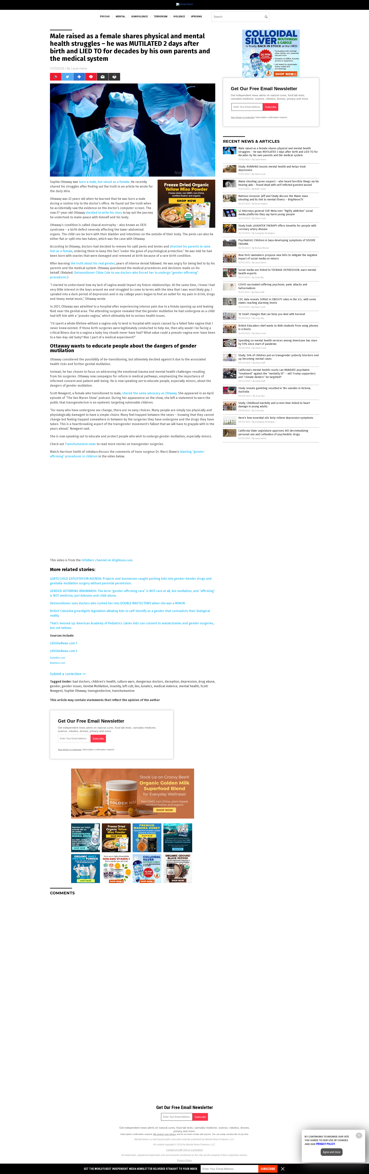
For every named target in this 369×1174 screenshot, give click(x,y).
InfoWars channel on (106, 560)
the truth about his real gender (93, 263)
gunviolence (139, 16)
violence (179, 16)
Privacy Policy (184, 1160)
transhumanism (123, 691)
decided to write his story (104, 212)
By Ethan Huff (258, 292)
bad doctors (81, 681)
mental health (189, 686)
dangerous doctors (149, 681)
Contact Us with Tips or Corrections (184, 1150)
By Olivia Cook (259, 174)
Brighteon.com (57, 663)
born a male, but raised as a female (104, 182)
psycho (105, 16)
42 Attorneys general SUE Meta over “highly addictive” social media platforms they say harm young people (275, 212)
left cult (127, 686)
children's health (103, 681)
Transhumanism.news (80, 444)
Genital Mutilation (95, 686)
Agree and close (331, 1152)
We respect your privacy (164, 1134)
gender (55, 686)
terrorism (160, 16)
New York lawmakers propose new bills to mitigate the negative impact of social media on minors (277, 256)
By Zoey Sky (257, 277)
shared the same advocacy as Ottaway (149, 393)
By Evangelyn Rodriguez (263, 233)
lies (137, 686)
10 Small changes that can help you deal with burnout (271, 314)
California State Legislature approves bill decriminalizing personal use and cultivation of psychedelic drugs (273, 432)
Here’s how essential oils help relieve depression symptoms (275, 417)
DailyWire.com (57, 657)
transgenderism (99, 691)
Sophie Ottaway (75, 691)
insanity (115, 686)
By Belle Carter (259, 189)
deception (172, 681)
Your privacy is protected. (70, 749)
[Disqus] (132, 946)
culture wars (126, 681)
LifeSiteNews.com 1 (63, 643)
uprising (196, 16)
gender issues (72, 686)
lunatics (146, 686)
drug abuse (206, 681)
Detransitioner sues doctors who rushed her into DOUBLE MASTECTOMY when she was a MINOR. (118, 603)
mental (120, 16)
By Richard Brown (260, 248)
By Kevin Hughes (260, 204)
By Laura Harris (259, 159)
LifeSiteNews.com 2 (63, 651)
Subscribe (268, 1169)
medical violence (165, 686)
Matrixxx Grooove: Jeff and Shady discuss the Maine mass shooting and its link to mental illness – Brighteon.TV (273, 197)
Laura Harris (79, 68)
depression (189, 681)
